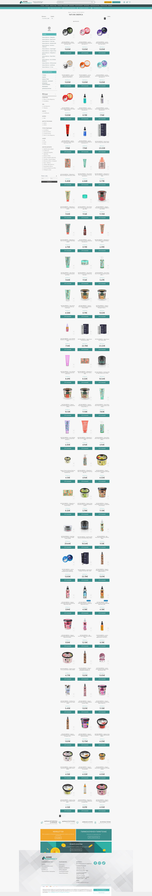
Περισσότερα (101, 892)
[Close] (109, 888)
